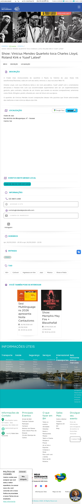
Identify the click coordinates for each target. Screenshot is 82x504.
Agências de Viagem (51, 370)
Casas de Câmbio (50, 365)
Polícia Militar (35, 361)
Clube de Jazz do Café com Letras (17, 184)
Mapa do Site (57, 491)
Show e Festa (61, 272)
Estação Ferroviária (9, 370)
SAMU (21, 378)
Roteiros (45, 461)
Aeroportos (9, 359)
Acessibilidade (6, 1)
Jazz (41, 272)
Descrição (14, 64)
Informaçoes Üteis (41, 491)
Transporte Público (9, 379)
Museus (45, 436)
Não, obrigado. (23, 478)
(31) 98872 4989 (15, 199)
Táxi (7, 375)
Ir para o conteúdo (58, 1)
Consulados (64, 364)
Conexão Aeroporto (9, 363)
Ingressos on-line (29, 272)
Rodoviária (9, 366)
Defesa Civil (35, 372)
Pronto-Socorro (22, 361)
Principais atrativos (77, 398)
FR (40, 1)
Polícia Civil (35, 365)
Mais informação (9, 501)
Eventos (5, 46)
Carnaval (25, 426)
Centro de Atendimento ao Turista (51, 380)
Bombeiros (36, 369)
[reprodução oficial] (20, 27)
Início (5, 64)
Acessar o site (16, 204)
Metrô (8, 373)
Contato (59, 421)
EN (38, 1)
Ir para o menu (69, 1)
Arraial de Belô (27, 419)
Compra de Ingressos (19, 215)
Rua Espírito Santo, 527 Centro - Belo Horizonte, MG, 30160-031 (10, 423)
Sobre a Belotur (61, 419)
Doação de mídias (77, 380)
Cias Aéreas (50, 385)
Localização (25, 64)
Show (14, 46)
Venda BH (77, 402)
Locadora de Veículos (51, 361)
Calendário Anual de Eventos (77, 374)
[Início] (11, 6)
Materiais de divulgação (78, 389)
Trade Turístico (77, 368)
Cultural (16, 272)
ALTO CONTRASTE (28, 1)
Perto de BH (47, 459)
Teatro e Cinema (48, 438)
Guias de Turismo (49, 375)
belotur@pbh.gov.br (11, 428)
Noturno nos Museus (28, 428)
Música (20, 46)
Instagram (8, 227)
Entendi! (22, 472)
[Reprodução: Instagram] (62, 27)
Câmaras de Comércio (64, 368)
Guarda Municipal (36, 377)
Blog (57, 428)
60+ (6, 272)
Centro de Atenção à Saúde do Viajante (22, 370)
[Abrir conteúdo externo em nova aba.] (58, 111)
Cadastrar (75, 439)
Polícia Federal (63, 373)
